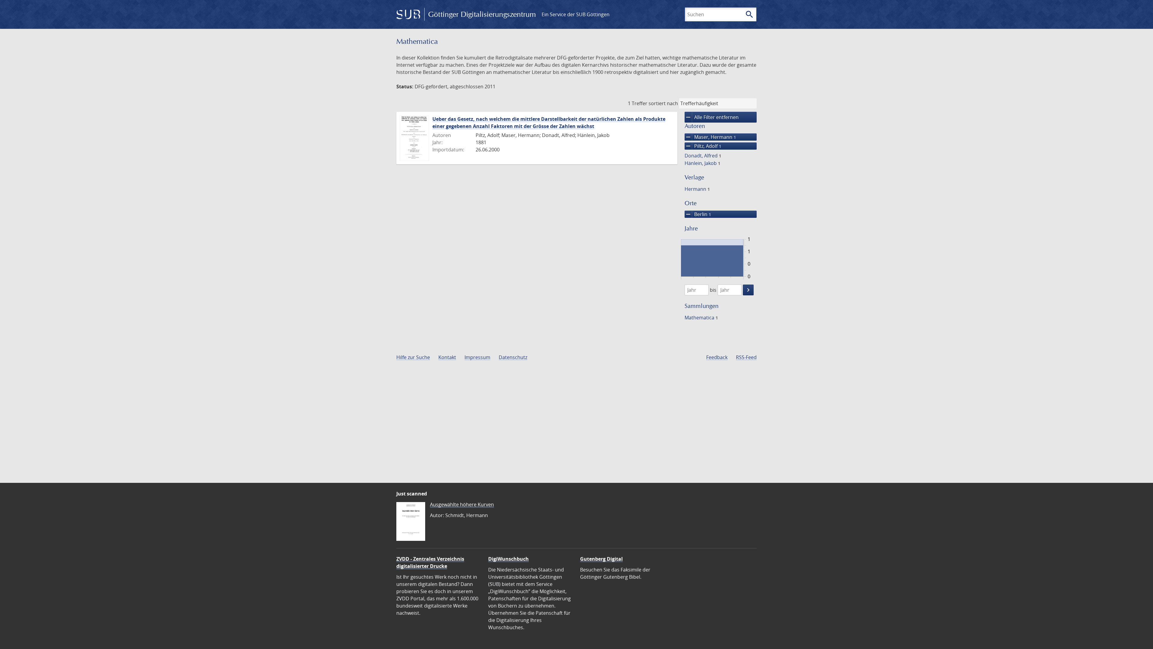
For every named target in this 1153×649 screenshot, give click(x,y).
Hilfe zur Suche (413, 357)
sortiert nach (663, 103)
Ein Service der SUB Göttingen (576, 14)
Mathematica (701, 317)
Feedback (717, 357)
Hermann (697, 189)
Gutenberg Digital (601, 559)
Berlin (698, 214)
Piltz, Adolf (703, 146)
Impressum (477, 357)
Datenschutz (513, 357)
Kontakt (447, 357)
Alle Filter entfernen (712, 117)
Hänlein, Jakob (702, 163)
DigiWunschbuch (508, 559)
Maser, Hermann (710, 137)
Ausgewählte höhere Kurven (462, 504)
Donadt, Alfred (703, 155)
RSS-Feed (746, 357)
